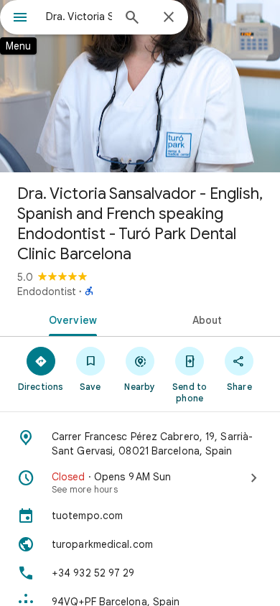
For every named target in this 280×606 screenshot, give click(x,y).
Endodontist (46, 291)
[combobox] (79, 16)
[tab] (70, 319)
